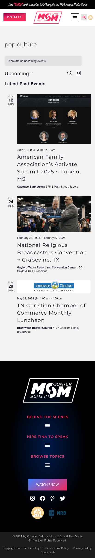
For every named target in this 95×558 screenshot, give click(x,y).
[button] (75, 17)
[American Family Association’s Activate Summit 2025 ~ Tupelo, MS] (54, 119)
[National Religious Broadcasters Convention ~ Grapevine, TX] (54, 214)
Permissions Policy (56, 548)
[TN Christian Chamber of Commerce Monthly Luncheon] (54, 286)
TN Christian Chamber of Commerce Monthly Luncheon (51, 312)
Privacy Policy (82, 548)
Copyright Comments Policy (21, 548)
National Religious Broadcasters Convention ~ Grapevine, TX (52, 252)
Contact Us (48, 552)
